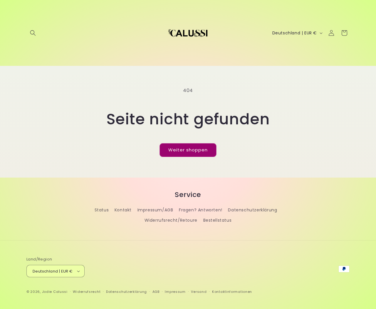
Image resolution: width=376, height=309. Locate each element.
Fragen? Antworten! (200, 210)
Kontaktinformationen (232, 291)
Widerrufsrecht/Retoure (171, 220)
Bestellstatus (217, 220)
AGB (156, 291)
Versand (199, 291)
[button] (32, 32)
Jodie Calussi (55, 291)
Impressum (175, 291)
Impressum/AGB (155, 210)
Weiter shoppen (188, 150)
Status (102, 210)
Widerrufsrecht (86, 291)
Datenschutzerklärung (252, 210)
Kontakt (123, 210)
